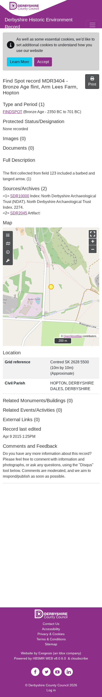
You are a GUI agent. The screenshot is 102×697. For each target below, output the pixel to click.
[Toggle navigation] (92, 25)
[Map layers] (8, 235)
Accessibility (51, 629)
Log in (51, 690)
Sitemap (51, 644)
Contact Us (51, 624)
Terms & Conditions (51, 639)
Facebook (35, 672)
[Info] (8, 252)
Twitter (46, 672)
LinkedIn (68, 672)
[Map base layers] (8, 244)
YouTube (57, 672)
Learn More (19, 62)
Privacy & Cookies (51, 634)
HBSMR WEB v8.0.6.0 (50, 658)
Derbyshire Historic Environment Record (39, 23)
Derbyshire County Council (48, 685)
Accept (43, 62)
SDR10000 (19, 196)
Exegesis (45, 653)
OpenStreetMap (73, 336)
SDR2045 (18, 213)
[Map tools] (8, 261)
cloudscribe (79, 658)
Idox (62, 653)
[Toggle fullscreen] (93, 234)
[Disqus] (51, 546)
